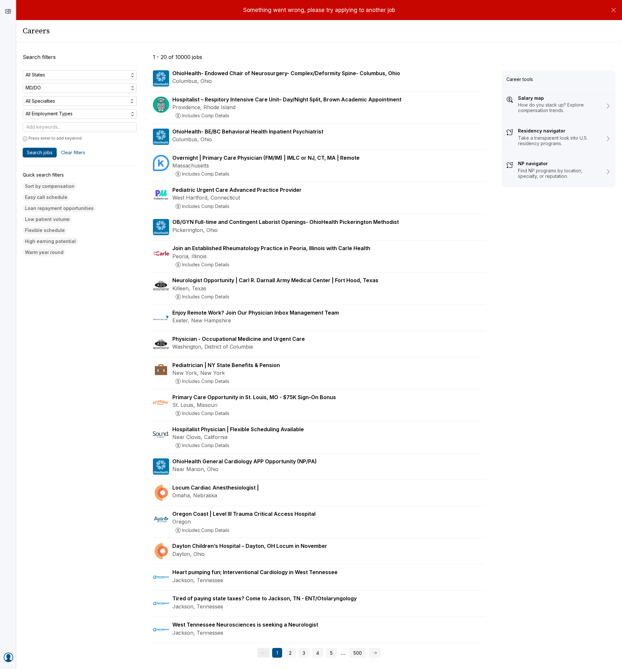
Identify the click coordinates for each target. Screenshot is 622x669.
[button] (49, 186)
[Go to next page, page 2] (375, 653)
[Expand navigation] (8, 11)
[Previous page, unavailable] (263, 653)
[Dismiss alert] (613, 10)
